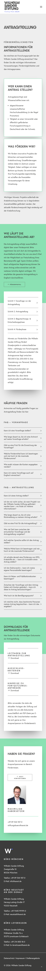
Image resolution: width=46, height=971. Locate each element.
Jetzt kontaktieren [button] (20, 777)
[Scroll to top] (42, 966)
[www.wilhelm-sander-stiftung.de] (23, 7)
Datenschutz (9, 958)
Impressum (20, 958)
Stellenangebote (33, 958)
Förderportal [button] (15, 284)
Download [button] (15, 658)
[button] (41, 7)
